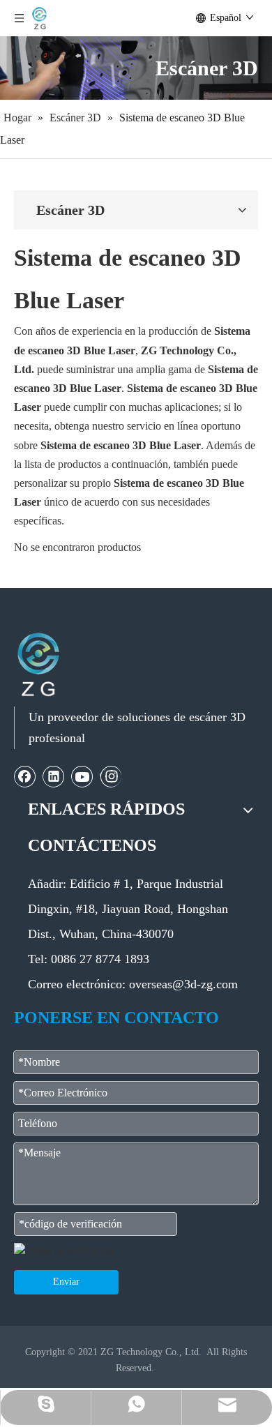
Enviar (66, 1281)
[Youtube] (82, 776)
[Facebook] (25, 776)
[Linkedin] (54, 776)
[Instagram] (110, 776)
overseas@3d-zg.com (183, 984)
